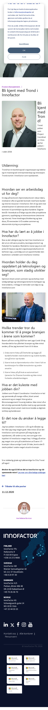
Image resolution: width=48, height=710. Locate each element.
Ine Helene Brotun (24, 518)
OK (24, 50)
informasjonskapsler (23, 12)
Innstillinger (24, 44)
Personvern (11, 636)
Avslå (24, 57)
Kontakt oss (10, 633)
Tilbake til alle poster (15, 486)
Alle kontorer (26, 633)
